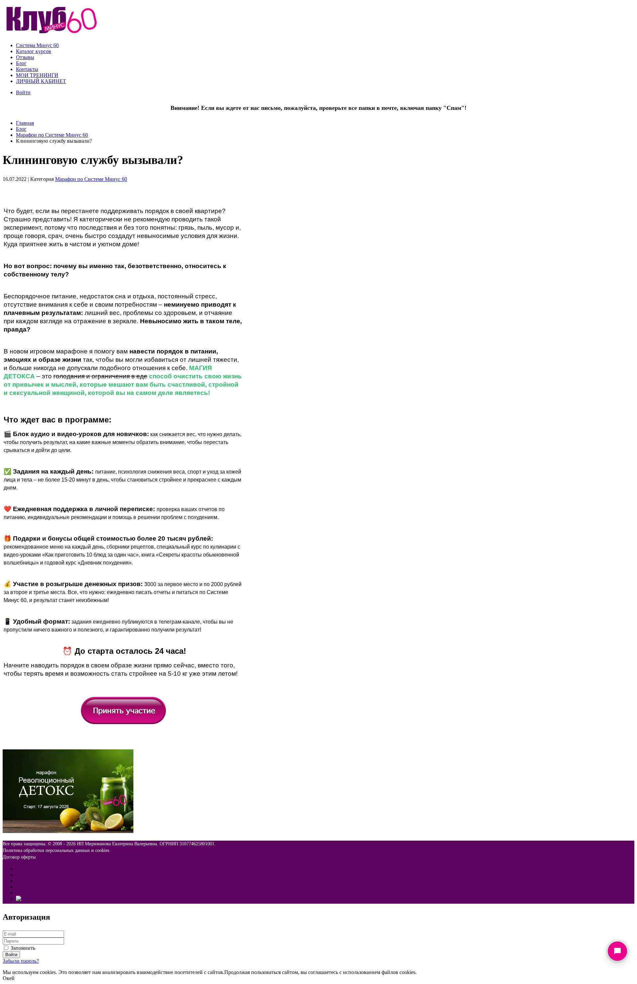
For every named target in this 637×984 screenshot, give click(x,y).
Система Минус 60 (37, 45)
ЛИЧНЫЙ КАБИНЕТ (41, 81)
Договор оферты (19, 857)
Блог (21, 63)
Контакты (27, 69)
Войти (23, 92)
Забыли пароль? (21, 961)
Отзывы (25, 57)
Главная (25, 123)
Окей (9, 978)
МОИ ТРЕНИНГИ (37, 75)
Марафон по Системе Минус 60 (52, 135)
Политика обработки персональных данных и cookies (56, 850)
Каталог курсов (33, 51)
